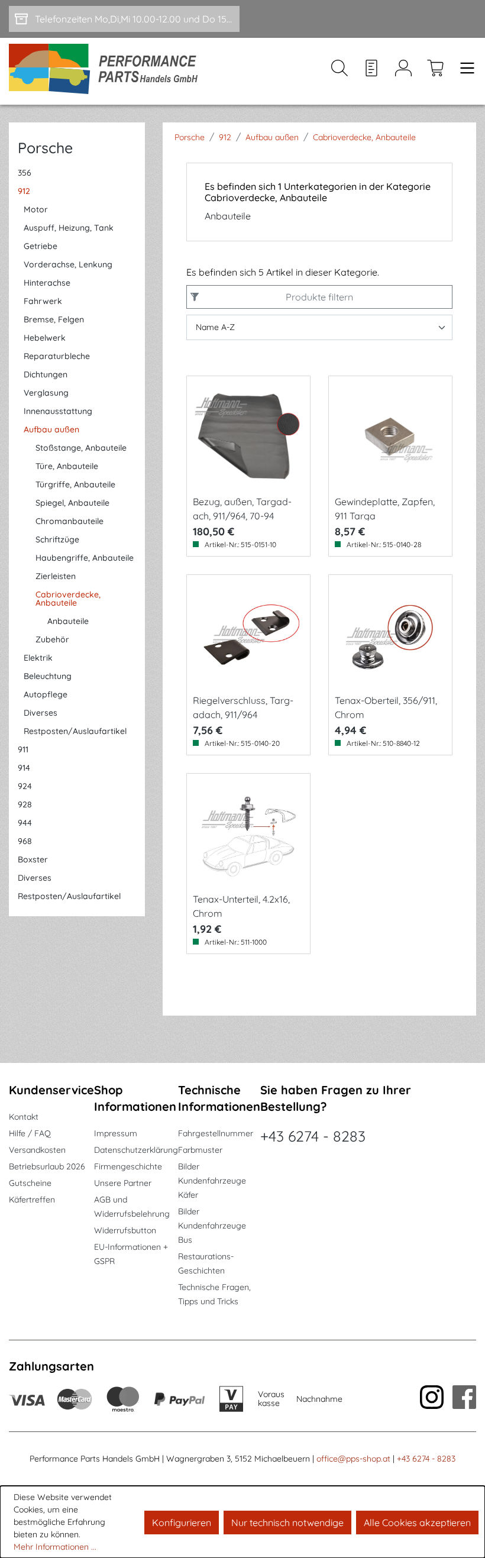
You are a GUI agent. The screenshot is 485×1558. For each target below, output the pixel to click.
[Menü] (463, 71)
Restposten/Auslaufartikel (75, 731)
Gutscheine (30, 1183)
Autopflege (45, 694)
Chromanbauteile (69, 521)
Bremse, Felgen (54, 319)
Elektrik (38, 657)
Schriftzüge (57, 539)
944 (25, 822)
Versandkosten (37, 1150)
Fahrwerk (43, 301)
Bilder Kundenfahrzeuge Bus (212, 1225)
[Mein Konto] (403, 71)
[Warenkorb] (435, 71)
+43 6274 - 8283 (313, 1136)
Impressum (115, 1133)
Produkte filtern (319, 297)
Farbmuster (200, 1150)
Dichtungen (45, 374)
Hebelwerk (45, 337)
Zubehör (52, 639)
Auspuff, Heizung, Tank (69, 227)
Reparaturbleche (57, 356)
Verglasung (46, 392)
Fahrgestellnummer (215, 1133)
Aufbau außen (51, 429)
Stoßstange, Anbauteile (81, 447)
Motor (36, 209)
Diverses (40, 712)
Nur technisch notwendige (287, 1522)
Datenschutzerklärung (136, 1150)
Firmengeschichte (128, 1166)
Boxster (33, 859)
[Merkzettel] (371, 71)
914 (24, 767)
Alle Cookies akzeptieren (417, 1522)
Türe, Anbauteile (66, 466)
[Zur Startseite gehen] (107, 71)
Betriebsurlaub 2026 (47, 1166)
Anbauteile (68, 621)
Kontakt (23, 1116)
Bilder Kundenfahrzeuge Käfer (212, 1180)
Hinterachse (47, 282)
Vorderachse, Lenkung (68, 264)
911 (23, 749)
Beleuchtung (48, 676)
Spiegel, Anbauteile (72, 502)
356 (24, 172)
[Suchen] (339, 71)
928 (25, 804)
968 (25, 841)
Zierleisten (55, 576)
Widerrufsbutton (125, 1230)
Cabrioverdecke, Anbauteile (68, 598)
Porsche (45, 147)
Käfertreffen (32, 1199)
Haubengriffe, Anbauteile (84, 557)
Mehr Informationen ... (55, 1546)
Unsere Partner (122, 1183)
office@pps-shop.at (353, 1458)
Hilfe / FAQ (30, 1133)
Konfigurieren (181, 1522)
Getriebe (40, 246)
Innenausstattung (58, 411)
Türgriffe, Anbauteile (75, 484)
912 (24, 191)
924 (25, 786)
